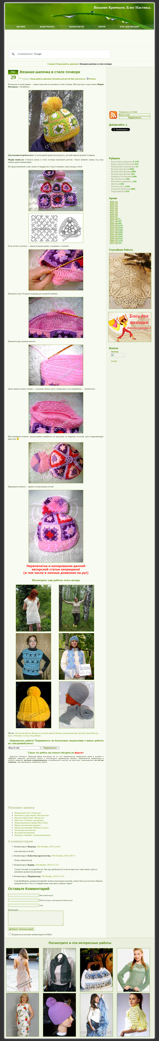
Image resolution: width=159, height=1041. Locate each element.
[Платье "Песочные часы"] (24, 991)
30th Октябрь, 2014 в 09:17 (63, 856)
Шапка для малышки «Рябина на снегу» (32, 828)
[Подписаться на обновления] (114, 118)
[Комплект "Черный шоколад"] (61, 991)
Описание (18, 735)
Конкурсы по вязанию (121, 176)
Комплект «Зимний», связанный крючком (32, 835)
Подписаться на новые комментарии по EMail (32, 934)
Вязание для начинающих (66, 733)
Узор (32, 735)
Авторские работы (23, 733)
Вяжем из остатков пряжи (43, 733)
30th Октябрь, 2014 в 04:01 (49, 846)
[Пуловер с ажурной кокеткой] (135, 991)
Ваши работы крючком (40, 79)
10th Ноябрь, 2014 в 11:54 (46, 865)
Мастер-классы (78, 79)
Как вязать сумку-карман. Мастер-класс (32, 815)
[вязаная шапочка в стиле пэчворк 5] (56, 432)
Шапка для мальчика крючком (27, 825)
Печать (92, 79)
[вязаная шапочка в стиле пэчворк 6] (56, 482)
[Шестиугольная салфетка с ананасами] (130, 308)
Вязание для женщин (121, 172)
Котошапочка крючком (25, 832)
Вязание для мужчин (121, 174)
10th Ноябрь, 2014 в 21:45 (52, 876)
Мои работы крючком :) (122, 181)
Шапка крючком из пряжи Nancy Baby (31, 823)
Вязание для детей (61, 79)
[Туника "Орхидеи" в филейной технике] (29, 632)
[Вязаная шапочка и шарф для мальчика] (72, 729)
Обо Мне (20, 27)
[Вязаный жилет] (29, 681)
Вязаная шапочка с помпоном (28, 813)
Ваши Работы (47, 27)
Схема (26, 735)
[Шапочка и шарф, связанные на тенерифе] (72, 681)
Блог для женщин (129, 27)
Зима (88, 733)
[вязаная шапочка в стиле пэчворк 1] (56, 210)
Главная (51, 64)
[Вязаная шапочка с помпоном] (29, 729)
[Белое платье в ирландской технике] (24, 1036)
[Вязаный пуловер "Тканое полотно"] (72, 632)
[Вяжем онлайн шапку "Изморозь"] (61, 1036)
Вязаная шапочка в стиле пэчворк (50, 72)
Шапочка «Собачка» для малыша (29, 820)
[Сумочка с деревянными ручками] (98, 991)
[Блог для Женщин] (129, 341)
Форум (101, 27)
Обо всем (115, 184)
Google (114, 361)
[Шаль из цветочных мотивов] (98, 1036)
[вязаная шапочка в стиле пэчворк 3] (56, 337)
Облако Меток (76, 27)
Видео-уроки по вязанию (122, 164)
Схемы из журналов (120, 189)
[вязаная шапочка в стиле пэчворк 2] (56, 290)
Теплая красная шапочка (25, 830)
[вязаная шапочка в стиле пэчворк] (56, 151)
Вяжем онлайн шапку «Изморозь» (29, 818)
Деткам (82, 733)
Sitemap (114, 352)
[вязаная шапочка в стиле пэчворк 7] (56, 562)
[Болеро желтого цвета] (135, 1036)
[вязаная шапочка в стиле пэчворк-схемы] (56, 242)
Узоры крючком (118, 191)
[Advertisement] (79, 38)
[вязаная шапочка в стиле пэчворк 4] (56, 385)
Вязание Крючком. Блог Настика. (122, 7)
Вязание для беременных (123, 167)
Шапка (38, 735)
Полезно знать (118, 186)
